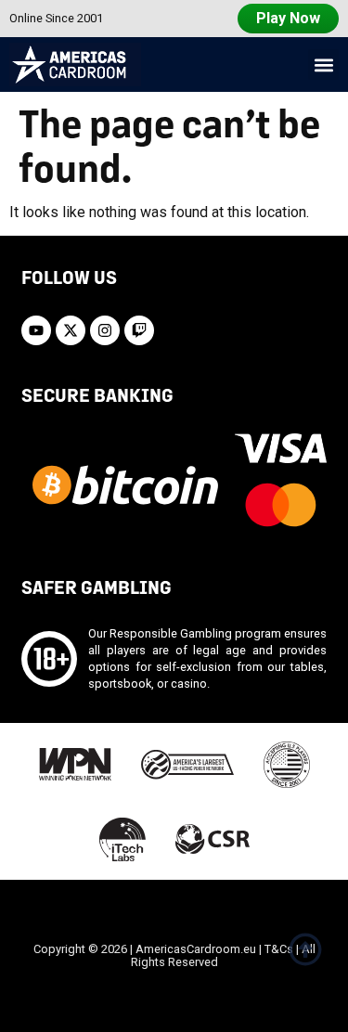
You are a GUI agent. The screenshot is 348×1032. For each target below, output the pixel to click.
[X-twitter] (70, 330)
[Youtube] (36, 330)
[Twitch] (139, 330)
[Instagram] (105, 330)
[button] (323, 64)
